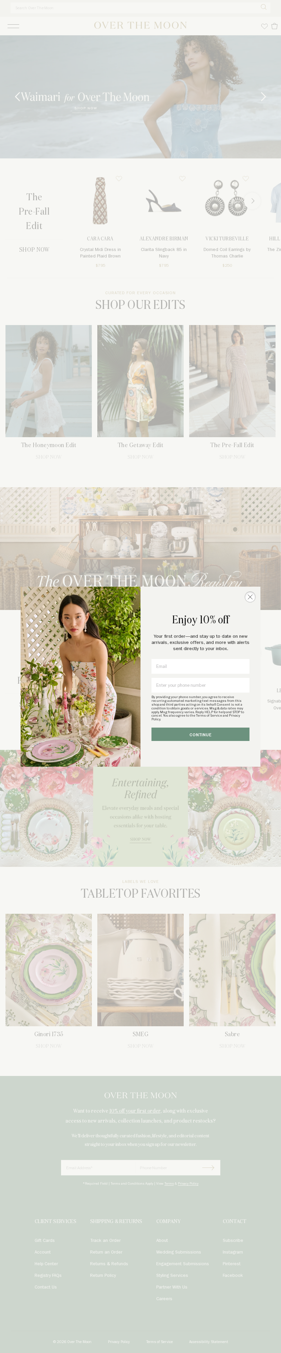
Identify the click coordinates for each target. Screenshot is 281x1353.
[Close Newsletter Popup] (250, 596)
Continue (201, 735)
